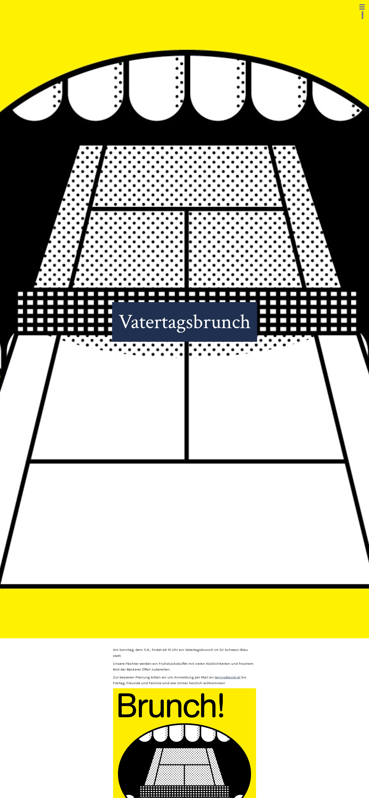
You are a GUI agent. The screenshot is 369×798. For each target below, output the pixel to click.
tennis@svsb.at (227, 677)
